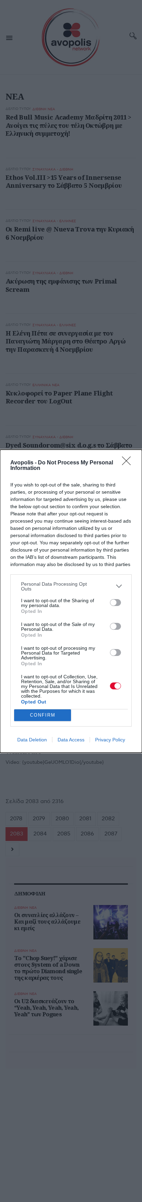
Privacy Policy (110, 739)
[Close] (128, 463)
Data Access (71, 739)
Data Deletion (32, 739)
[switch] (115, 602)
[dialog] (71, 601)
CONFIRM (42, 715)
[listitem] (71, 586)
